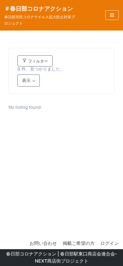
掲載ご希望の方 (79, 243)
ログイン (109, 243)
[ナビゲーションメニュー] (112, 15)
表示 (26, 80)
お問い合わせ (43, 243)
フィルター (37, 61)
